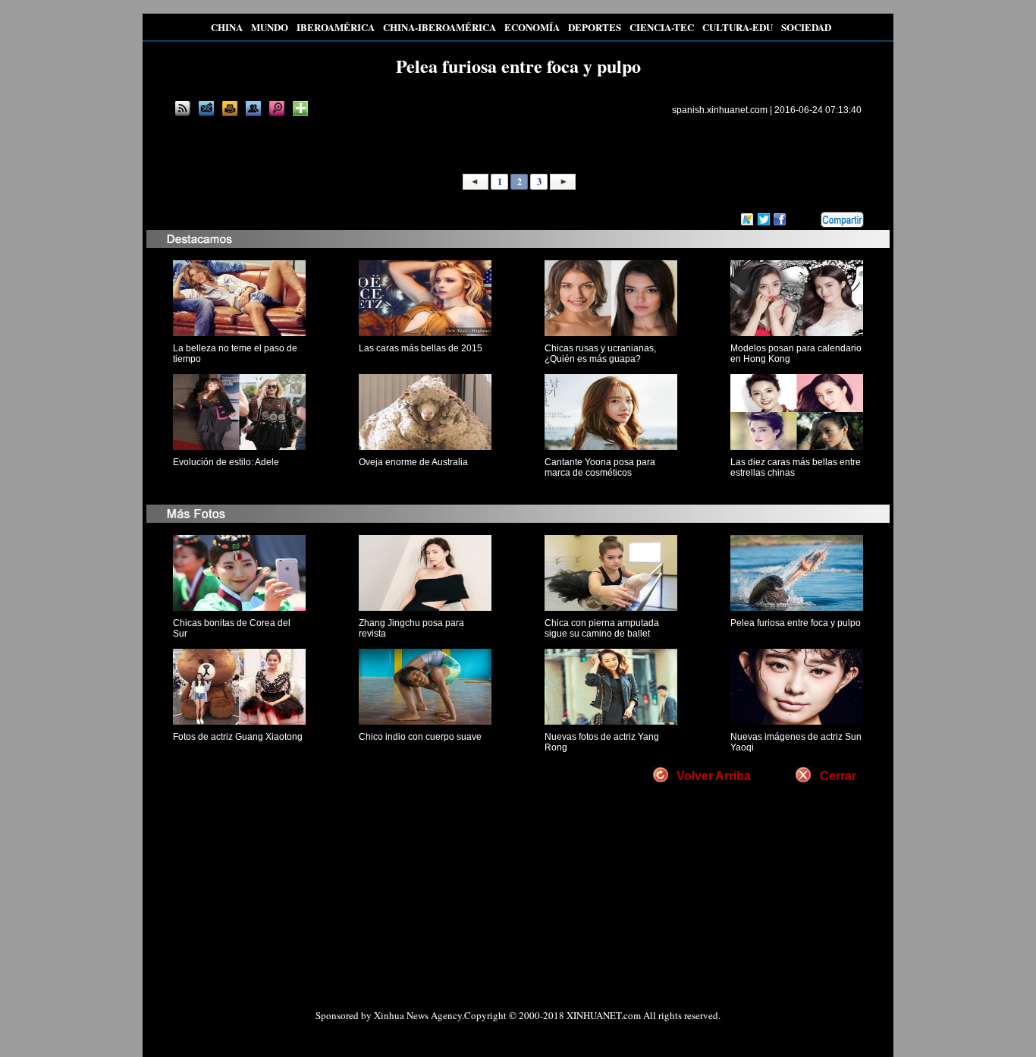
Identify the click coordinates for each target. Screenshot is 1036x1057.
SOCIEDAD (806, 27)
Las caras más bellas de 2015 (420, 348)
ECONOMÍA (532, 27)
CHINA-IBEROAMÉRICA (439, 27)
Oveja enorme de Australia (413, 462)
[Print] (229, 108)
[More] (300, 108)
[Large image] (276, 108)
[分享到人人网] (810, 220)
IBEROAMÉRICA (336, 27)
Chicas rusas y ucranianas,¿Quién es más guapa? (600, 353)
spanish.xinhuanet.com (720, 110)
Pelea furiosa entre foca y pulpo (795, 623)
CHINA (227, 27)
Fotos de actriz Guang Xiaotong (238, 736)
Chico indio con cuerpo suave (420, 736)
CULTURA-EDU (737, 27)
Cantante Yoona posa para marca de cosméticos (600, 467)
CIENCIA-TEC (661, 27)
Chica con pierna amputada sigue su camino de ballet (602, 628)
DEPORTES (594, 27)
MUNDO (269, 27)
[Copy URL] (253, 108)
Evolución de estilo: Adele (226, 462)
